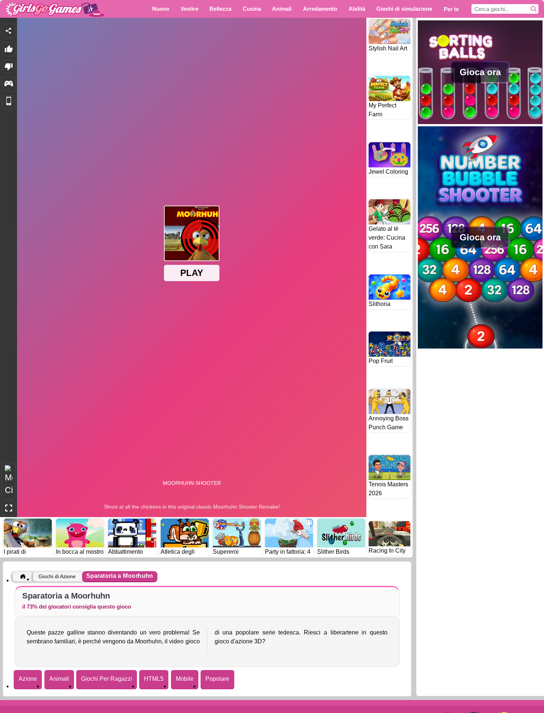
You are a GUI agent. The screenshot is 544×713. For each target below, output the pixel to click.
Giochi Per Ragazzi (106, 679)
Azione (28, 679)
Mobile (185, 679)
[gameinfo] (9, 84)
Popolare (217, 679)
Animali (59, 679)
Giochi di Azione (57, 576)
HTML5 (154, 679)
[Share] (8, 31)
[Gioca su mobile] (9, 102)
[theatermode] (8, 481)
